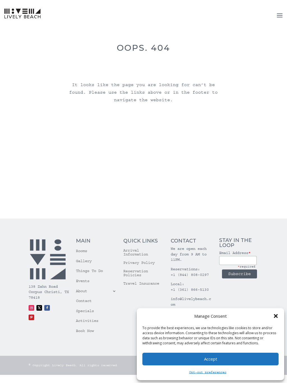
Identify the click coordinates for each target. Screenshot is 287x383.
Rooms (81, 251)
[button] (276, 316)
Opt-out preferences (207, 372)
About (81, 291)
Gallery (84, 261)
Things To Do (89, 271)
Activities (87, 321)
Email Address (235, 253)
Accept (210, 359)
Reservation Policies (135, 273)
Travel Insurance (141, 284)
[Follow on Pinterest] (31, 317)
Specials (85, 311)
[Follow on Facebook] (47, 308)
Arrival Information (135, 252)
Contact (84, 301)
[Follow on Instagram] (31, 308)
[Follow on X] (39, 308)
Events (82, 281)
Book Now (85, 331)
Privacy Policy (139, 263)
